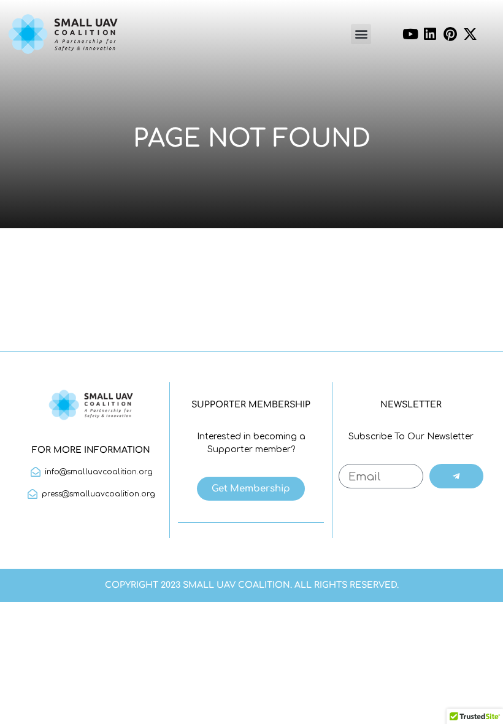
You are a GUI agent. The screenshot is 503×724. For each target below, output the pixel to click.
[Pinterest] (450, 34)
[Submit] (456, 476)
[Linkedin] (430, 34)
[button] (361, 34)
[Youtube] (410, 34)
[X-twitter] (470, 34)
